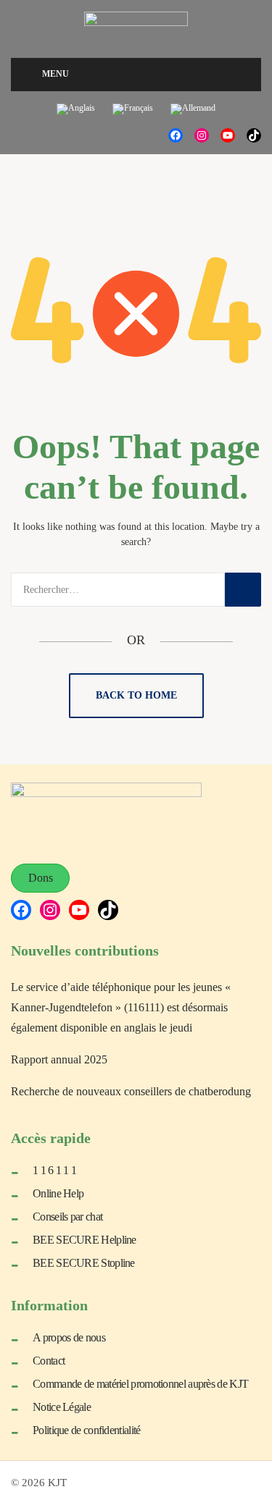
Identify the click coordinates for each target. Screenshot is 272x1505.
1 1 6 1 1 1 (54, 1170)
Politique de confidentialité (86, 1430)
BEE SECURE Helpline (84, 1240)
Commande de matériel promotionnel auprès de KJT (140, 1384)
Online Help (58, 1193)
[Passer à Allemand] (193, 109)
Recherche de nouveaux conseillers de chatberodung (131, 1091)
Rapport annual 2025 (59, 1059)
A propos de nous (69, 1337)
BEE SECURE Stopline (84, 1263)
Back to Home (136, 695)
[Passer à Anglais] (75, 109)
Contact (49, 1360)
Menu (55, 74)
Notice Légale (62, 1407)
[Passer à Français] (132, 109)
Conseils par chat (67, 1216)
